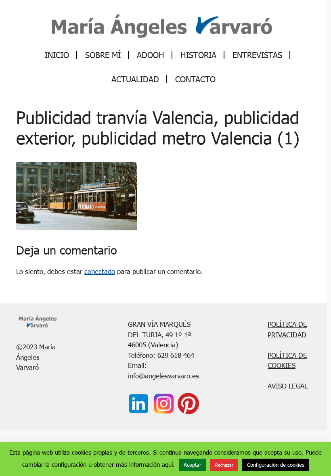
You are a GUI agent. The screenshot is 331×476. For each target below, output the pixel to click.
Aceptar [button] (192, 464)
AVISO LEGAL (288, 386)
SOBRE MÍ (103, 55)
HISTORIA (198, 55)
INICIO (57, 55)
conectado (99, 271)
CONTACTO (195, 79)
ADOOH (150, 55)
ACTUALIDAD (135, 79)
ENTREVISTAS (257, 55)
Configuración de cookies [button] (275, 464)
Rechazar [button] (224, 465)
